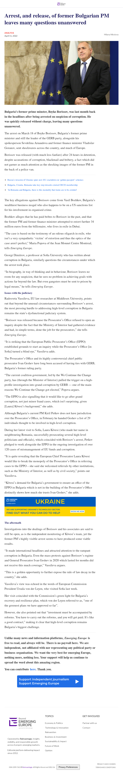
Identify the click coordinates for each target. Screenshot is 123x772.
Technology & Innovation (57, 727)
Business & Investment (56, 737)
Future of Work (52, 746)
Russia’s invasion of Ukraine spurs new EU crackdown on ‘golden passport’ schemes (45, 179)
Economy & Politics (54, 723)
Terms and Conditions (106, 767)
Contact (86, 727)
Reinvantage (27, 767)
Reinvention (50, 732)
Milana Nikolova (111, 34)
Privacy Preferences (68, 767)
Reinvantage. (26, 738)
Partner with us (89, 723)
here (33, 669)
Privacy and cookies (106, 764)
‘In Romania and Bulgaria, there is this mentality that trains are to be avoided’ (42, 189)
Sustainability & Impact (56, 741)
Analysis (9, 33)
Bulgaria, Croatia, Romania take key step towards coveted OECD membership (43, 184)
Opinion (48, 750)
